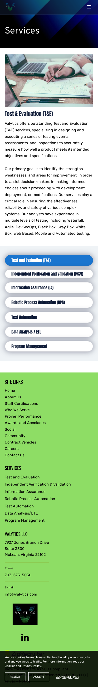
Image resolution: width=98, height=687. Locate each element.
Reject (15, 676)
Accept (38, 676)
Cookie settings (67, 676)
